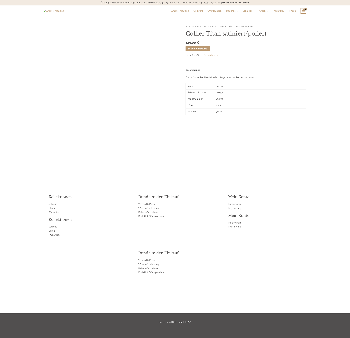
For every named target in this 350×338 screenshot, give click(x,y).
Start (188, 26)
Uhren (52, 208)
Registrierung (234, 208)
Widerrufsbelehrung (148, 208)
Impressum (165, 322)
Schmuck (196, 26)
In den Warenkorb (197, 48)
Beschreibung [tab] (193, 70)
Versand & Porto (146, 204)
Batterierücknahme (148, 212)
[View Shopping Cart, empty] (303, 11)
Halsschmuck (209, 26)
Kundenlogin (234, 204)
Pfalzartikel (54, 212)
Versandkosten (211, 55)
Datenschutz (178, 322)
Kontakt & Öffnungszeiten (151, 216)
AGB (188, 322)
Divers (221, 26)
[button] (237, 10)
